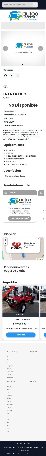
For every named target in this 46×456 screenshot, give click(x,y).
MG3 (8, 428)
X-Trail (9, 425)
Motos (9, 369)
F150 (8, 393)
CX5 (8, 431)
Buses (9, 375)
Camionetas (11, 363)
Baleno (9, 402)
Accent (9, 387)
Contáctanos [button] (25, 450)
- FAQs (41, 447)
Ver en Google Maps (29, 246)
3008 (8, 419)
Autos (9, 357)
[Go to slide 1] (22, 64)
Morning (9, 410)
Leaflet (40, 259)
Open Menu (35, 5)
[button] (23, 255)
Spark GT (10, 399)
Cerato (9, 407)
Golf (8, 416)
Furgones (10, 366)
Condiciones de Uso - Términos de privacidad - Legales (21, 447)
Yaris (8, 422)
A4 (8, 413)
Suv (8, 360)
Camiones (10, 372)
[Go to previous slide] (5, 48)
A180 (8, 390)
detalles (21, 334)
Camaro (9, 396)
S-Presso (10, 404)
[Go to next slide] (40, 48)
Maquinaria (10, 378)
